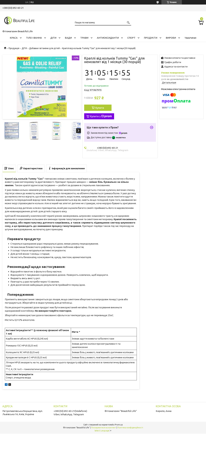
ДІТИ (53, 37)
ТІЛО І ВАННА (34, 37)
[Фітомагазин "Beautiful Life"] (18, 20)
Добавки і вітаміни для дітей (44, 48)
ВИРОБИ (171, 37)
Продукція (14, 48)
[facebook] (6, 385)
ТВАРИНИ (190, 38)
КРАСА (14, 37)
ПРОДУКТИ (150, 37)
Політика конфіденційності (130, 428)
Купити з (95, 116)
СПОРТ (131, 37)
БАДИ (68, 37)
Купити (99, 107)
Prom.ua (119, 425)
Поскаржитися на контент (103, 428)
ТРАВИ (84, 37)
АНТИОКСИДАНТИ (108, 37)
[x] (9, 385)
